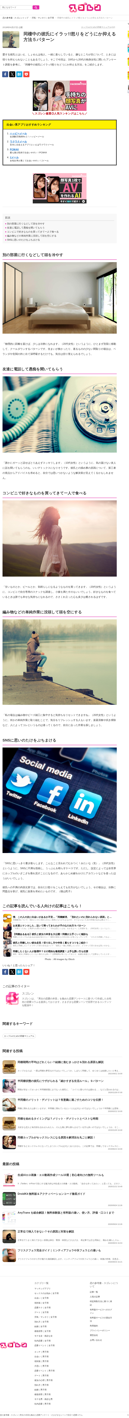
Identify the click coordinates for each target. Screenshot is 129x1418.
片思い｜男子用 (41, 1366)
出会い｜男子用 (41, 1356)
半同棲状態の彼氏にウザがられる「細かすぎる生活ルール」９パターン (61, 1080)
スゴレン (28, 993)
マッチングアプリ (42, 1288)
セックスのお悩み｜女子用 (46, 1293)
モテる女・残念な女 (43, 1336)
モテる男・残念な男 (43, 1399)
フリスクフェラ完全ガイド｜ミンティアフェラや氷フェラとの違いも (59, 1250)
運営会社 (94, 1335)
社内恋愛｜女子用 (42, 1341)
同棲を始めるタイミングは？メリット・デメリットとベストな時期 (58, 1118)
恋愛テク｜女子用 (42, 1307)
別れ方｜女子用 (41, 1322)
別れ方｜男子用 (41, 1385)
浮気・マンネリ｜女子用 (43, 18)
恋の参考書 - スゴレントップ (15, 18)
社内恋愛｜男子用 (42, 1404)
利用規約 (94, 1326)
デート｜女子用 (41, 1312)
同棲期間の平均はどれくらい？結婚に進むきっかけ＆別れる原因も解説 (61, 1062)
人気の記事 (95, 1297)
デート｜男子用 (41, 1375)
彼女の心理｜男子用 (43, 1380)
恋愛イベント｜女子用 (44, 1345)
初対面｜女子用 (41, 1303)
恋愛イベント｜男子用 (44, 1371)
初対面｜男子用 (41, 1361)
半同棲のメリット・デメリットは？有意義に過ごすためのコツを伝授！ (61, 1099)
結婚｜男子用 (40, 1390)
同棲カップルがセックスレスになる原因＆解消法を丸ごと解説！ (57, 1137)
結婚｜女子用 (40, 1326)
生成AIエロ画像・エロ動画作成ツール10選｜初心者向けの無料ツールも (61, 1175)
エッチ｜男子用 (41, 1352)
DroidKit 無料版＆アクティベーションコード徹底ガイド (51, 1193)
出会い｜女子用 (41, 1298)
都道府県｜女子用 (42, 1331)
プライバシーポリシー (100, 1330)
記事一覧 (94, 1292)
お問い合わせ (96, 1340)
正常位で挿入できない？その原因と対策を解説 (46, 1231)
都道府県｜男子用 (42, 1394)
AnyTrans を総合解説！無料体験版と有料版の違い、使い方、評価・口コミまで (66, 1212)
